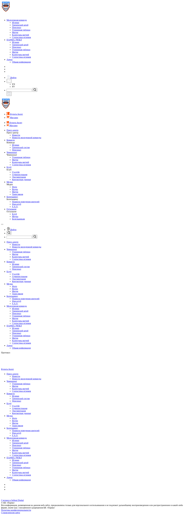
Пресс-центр (12, 130)
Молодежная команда (17, 20)
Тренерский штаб (20, 25)
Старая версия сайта (10, 512)
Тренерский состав (21, 147)
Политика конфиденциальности (16, 510)
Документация (19, 177)
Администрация (19, 174)
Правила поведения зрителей (25, 202)
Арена (9, 59)
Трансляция (17, 194)
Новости (16, 135)
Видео (15, 189)
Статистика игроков (21, 37)
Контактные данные (21, 179)
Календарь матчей (20, 35)
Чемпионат (12, 152)
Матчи (15, 32)
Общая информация (21, 62)
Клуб (9, 167)
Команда (11, 140)
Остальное (11, 209)
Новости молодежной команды (26, 137)
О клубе (16, 172)
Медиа (10, 182)
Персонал (16, 27)
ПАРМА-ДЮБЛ (14, 40)
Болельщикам (18, 219)
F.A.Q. (15, 206)
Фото (14, 187)
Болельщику (12, 197)
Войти (13, 77)
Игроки (15, 22)
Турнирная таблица (21, 30)
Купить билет (7, 369)
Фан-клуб (16, 204)
